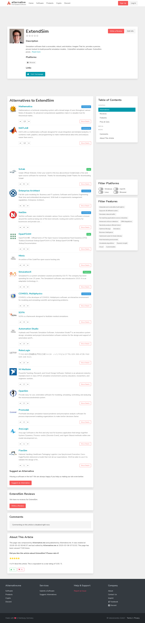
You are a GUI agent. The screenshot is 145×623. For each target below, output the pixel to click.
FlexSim (23, 450)
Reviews (103, 114)
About (110, 591)
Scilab (22, 169)
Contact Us (112, 594)
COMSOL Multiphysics (30, 293)
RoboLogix (24, 350)
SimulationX (25, 271)
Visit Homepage (36, 74)
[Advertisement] (72, 17)
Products (49, 3)
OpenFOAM (25, 234)
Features (103, 118)
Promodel (24, 409)
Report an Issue (80, 591)
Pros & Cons (104, 122)
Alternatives (104, 109)
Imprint (111, 598)
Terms (129, 618)
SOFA (22, 312)
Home (31, 3)
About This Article (107, 138)
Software (40, 3)
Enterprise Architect (29, 190)
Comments (104, 134)
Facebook (114, 601)
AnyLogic (24, 428)
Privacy (137, 618)
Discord (67, 3)
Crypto (59, 3)
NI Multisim (25, 369)
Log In (133, 3)
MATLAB (23, 128)
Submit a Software (47, 591)
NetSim (22, 212)
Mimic (22, 255)
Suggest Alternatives (48, 594)
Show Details (85, 121)
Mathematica (25, 106)
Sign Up (123, 3)
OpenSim (23, 390)
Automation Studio (28, 328)
